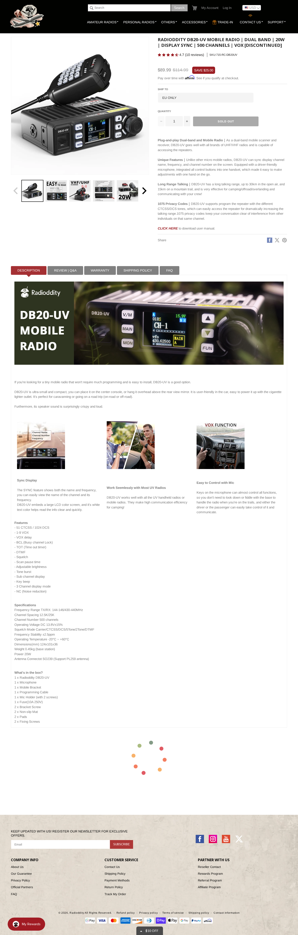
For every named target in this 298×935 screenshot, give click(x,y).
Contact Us (112, 867)
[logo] (27, 16)
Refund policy (125, 912)
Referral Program (210, 880)
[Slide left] (16, 191)
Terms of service (173, 912)
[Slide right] (144, 191)
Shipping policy (198, 912)
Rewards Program (210, 873)
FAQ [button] (169, 270)
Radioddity (77, 912)
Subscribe (121, 844)
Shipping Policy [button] (137, 270)
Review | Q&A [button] (65, 270)
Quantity (164, 111)
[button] (194, 7)
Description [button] (28, 270)
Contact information (227, 912)
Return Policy (113, 887)
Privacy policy (148, 912)
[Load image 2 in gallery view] (56, 191)
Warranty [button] (100, 270)
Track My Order (115, 894)
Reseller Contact (209, 867)
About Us (17, 867)
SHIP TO (163, 89)
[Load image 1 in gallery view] (32, 191)
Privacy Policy (20, 880)
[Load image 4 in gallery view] (104, 191)
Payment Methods (117, 880)
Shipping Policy (114, 873)
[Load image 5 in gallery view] (127, 191)
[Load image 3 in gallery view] (80, 191)
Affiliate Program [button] (209, 887)
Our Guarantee (21, 873)
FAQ (14, 894)
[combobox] (129, 7)
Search (179, 8)
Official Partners (22, 887)
